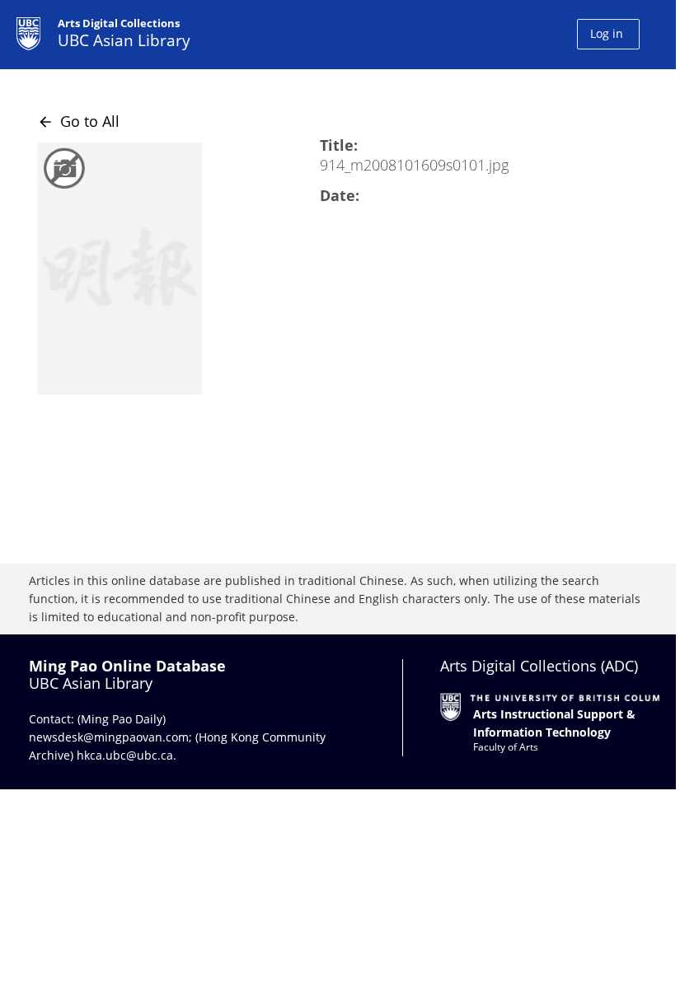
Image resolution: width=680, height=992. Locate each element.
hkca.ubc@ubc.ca (125, 755)
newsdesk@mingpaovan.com (109, 737)
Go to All (78, 121)
